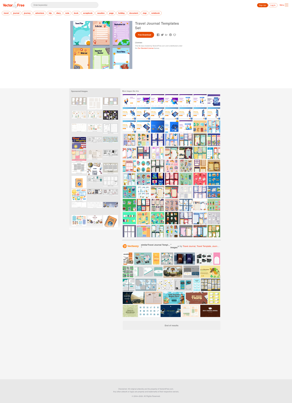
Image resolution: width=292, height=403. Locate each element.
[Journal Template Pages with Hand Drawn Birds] (214, 140)
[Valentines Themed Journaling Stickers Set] (200, 179)
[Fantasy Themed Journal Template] (200, 231)
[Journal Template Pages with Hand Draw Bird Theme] (129, 153)
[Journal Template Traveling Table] (129, 166)
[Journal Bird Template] (200, 153)
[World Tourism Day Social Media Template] (157, 179)
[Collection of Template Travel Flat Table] (157, 192)
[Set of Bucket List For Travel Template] (200, 205)
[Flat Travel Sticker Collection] (214, 179)
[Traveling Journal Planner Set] (143, 192)
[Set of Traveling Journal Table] (171, 153)
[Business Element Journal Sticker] (171, 231)
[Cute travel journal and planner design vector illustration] (79, 195)
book (76, 13)
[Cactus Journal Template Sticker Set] (214, 205)
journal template (220, 246)
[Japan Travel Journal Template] (143, 153)
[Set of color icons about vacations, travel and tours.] (143, 259)
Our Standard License (146, 48)
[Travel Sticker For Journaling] (186, 166)
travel (6, 13)
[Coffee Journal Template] (214, 166)
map (145, 13)
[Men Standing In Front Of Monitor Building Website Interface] (129, 126)
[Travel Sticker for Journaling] (171, 166)
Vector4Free (13, 5)
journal (16, 13)
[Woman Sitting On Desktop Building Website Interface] (129, 113)
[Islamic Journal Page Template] (200, 166)
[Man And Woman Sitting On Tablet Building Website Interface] (171, 113)
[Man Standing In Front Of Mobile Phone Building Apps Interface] (214, 113)
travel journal (189, 246)
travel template (204, 246)
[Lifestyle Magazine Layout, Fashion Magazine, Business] (110, 195)
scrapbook (88, 13)
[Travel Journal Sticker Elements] (143, 218)
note (67, 13)
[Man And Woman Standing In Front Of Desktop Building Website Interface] (157, 113)
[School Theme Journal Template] (157, 231)
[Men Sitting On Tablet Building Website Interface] (143, 126)
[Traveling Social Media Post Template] (186, 205)
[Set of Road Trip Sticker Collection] (214, 192)
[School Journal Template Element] (129, 231)
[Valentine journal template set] (171, 179)
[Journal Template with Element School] (200, 218)
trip (50, 13)
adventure (39, 13)
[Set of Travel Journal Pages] (214, 126)
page (111, 13)
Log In (272, 5)
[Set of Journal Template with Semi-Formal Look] (157, 166)
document (133, 13)
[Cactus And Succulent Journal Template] (214, 231)
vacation (101, 13)
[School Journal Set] (214, 153)
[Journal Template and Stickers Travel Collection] (171, 140)
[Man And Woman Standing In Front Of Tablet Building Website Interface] (143, 113)
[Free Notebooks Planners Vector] (129, 218)
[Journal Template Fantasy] (186, 231)
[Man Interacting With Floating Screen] (171, 126)
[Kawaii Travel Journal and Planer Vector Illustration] (79, 221)
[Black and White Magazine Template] (94, 143)
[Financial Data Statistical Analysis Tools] (157, 126)
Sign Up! (262, 5)
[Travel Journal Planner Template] (129, 140)
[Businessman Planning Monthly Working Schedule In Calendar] (214, 100)
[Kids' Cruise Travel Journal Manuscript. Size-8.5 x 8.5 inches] (79, 208)
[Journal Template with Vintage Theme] (157, 205)
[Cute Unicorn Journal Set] (157, 153)
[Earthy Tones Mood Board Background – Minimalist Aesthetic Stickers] (94, 156)
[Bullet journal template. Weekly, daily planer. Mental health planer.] (79, 103)
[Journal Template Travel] (186, 218)
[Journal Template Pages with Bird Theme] (200, 140)
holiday (121, 13)
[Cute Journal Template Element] (143, 231)
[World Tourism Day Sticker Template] (129, 205)
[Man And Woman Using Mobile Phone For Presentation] (186, 113)
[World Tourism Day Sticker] (157, 218)
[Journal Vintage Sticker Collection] (171, 205)
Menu (282, 5)
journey (27, 13)
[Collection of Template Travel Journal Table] (171, 192)
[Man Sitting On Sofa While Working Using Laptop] (143, 100)
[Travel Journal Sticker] (143, 140)
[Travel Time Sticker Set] (143, 179)
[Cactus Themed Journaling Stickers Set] (186, 179)
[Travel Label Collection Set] (143, 166)
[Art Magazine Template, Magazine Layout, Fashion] (94, 182)
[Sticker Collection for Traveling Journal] (200, 126)
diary (58, 13)
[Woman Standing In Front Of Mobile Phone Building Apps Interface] (200, 113)
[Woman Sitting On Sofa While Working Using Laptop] (157, 100)
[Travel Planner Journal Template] (157, 140)
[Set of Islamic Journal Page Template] (186, 153)
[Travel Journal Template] (200, 192)
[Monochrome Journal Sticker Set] (214, 218)
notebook (155, 13)
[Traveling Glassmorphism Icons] (171, 218)
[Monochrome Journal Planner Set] (186, 192)
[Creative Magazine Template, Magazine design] (110, 156)
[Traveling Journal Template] (143, 205)
